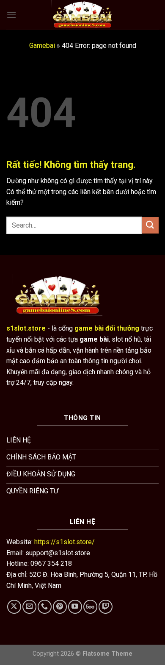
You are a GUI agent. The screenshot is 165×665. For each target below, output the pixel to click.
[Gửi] (150, 225)
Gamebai (42, 46)
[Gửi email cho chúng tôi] (29, 607)
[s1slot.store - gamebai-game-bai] (82, 15)
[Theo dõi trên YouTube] (75, 607)
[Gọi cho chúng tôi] (45, 607)
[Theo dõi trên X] (14, 607)
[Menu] (11, 14)
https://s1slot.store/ (64, 542)
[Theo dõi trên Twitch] (106, 607)
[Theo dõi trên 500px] (90, 607)
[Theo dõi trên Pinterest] (60, 607)
